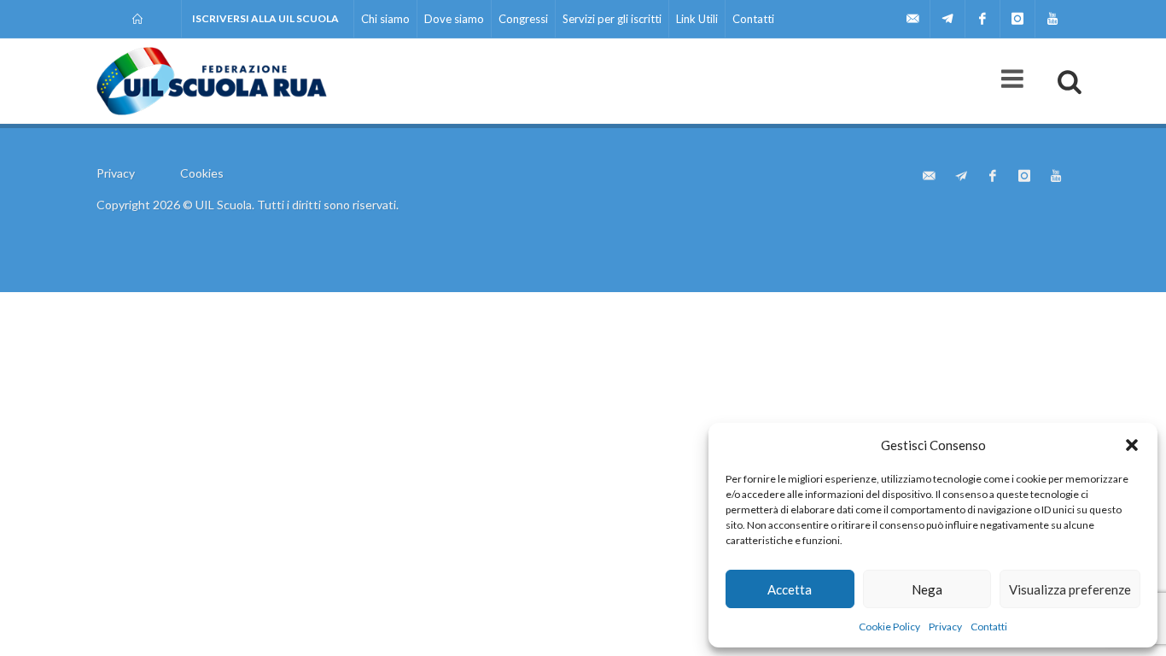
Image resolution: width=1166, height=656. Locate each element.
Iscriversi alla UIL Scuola (265, 18)
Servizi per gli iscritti (612, 19)
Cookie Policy (889, 626)
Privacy (945, 626)
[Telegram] (947, 19)
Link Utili (697, 19)
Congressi (523, 19)
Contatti (989, 626)
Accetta (789, 589)
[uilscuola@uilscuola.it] (912, 19)
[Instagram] (1017, 19)
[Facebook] (982, 19)
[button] (1131, 445)
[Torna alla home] (138, 19)
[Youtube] (1052, 19)
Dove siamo (454, 19)
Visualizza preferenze (1070, 589)
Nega (927, 589)
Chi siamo (385, 19)
